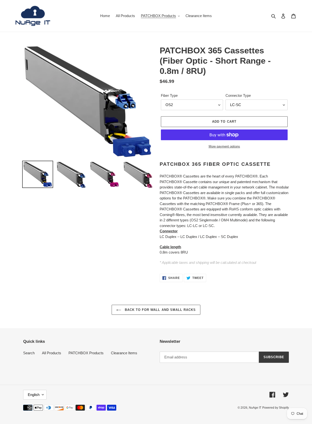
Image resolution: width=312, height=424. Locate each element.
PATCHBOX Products (86, 353)
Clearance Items (124, 353)
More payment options (224, 146)
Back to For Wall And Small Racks (160, 310)
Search (29, 353)
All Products (51, 353)
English (33, 395)
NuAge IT (255, 407)
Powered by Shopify (275, 407)
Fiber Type (169, 95)
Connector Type (238, 95)
